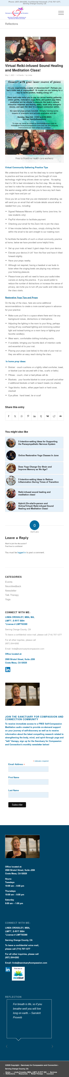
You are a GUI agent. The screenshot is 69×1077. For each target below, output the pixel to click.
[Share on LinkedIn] (34, 416)
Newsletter (10, 590)
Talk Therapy (12, 595)
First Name (13, 777)
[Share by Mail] (60, 416)
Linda (30, 75)
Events (21, 75)
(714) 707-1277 (54, 1)
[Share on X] (15, 416)
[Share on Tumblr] (41, 416)
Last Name (13, 790)
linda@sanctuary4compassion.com (28, 648)
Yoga (7, 599)
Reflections (11, 24)
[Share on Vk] (47, 416)
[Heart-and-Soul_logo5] (28, 12)
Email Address (16, 764)
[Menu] (59, 12)
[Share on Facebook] (8, 416)
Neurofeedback (13, 586)
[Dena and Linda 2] (30, 49)
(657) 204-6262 (21, 1)
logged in (21, 552)
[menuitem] (59, 12)
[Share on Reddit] (54, 416)
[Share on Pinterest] (28, 416)
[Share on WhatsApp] (21, 416)
